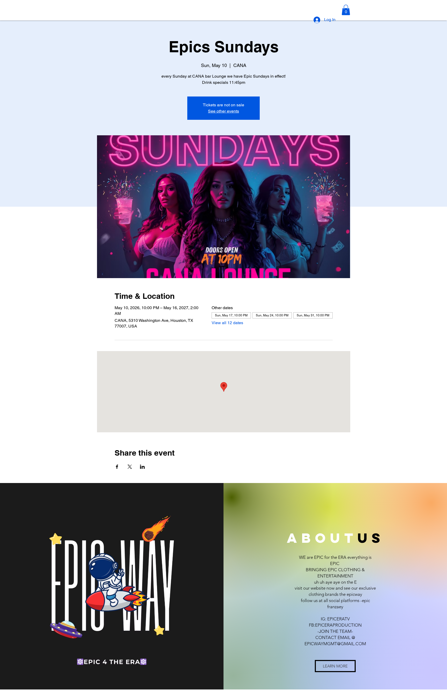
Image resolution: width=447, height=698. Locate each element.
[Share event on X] (129, 467)
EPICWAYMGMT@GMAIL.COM (335, 643)
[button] (345, 10)
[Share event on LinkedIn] (142, 467)
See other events (223, 111)
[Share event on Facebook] (117, 467)
